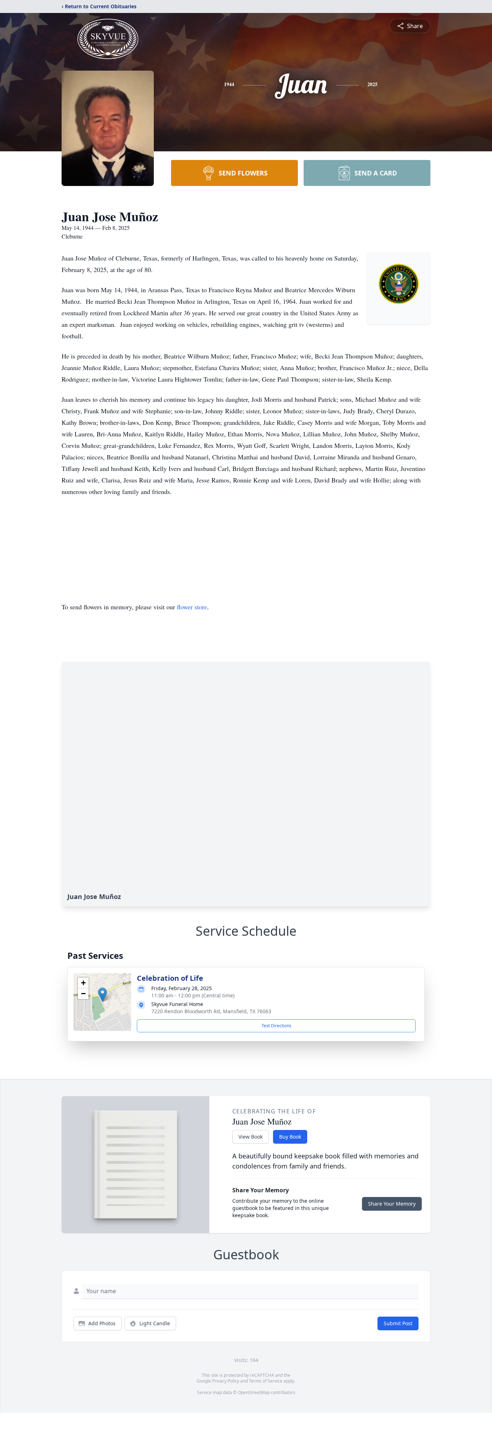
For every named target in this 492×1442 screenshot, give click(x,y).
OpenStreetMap (254, 1392)
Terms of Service (265, 1381)
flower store (192, 606)
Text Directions (276, 1026)
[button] (102, 994)
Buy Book (290, 1136)
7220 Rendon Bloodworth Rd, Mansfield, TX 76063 (211, 1011)
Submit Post (398, 1323)
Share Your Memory (392, 1203)
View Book (250, 1136)
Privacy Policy (225, 1381)
